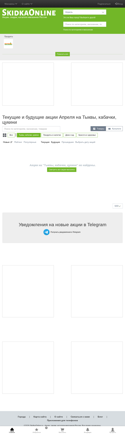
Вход (120, 4)
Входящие (87, 432)
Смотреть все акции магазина (62, 170)
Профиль (112, 432)
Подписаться (104, 4)
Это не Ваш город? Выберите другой (79, 17)
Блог (100, 416)
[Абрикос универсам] (8, 43)
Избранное (40, 430)
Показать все (62, 54)
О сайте (58, 416)
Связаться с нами (80, 416)
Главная (12, 432)
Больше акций (63, 193)
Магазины (62, 432)
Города (22, 416)
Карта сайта (40, 416)
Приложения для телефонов (62, 420)
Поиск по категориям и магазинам (78, 30)
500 (116, 206)
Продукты (8, 37)
